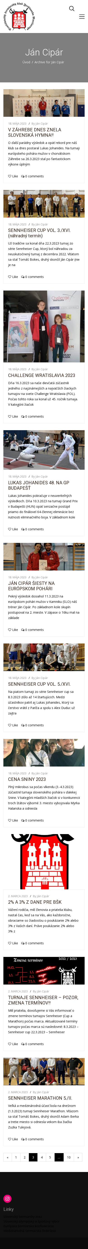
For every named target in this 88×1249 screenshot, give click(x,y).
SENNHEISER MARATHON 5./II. (40, 1098)
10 (69, 1157)
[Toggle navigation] (82, 16)
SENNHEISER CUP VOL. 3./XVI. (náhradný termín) (39, 233)
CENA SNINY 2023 (27, 779)
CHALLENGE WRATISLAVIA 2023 (41, 375)
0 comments (34, 176)
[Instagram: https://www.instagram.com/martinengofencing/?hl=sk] (7, 1199)
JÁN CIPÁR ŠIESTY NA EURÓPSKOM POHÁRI (31, 586)
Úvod (26, 62)
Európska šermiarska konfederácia (28, 1226)
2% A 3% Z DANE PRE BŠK (35, 902)
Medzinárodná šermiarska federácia (29, 1231)
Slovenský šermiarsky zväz (22, 1216)
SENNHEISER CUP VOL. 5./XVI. (39, 684)
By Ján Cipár (40, 123)
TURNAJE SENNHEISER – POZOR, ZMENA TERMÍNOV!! (43, 1000)
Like (15, 176)
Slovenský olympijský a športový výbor (31, 1221)
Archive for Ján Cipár (49, 62)
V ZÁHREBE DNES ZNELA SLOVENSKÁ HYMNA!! (34, 132)
